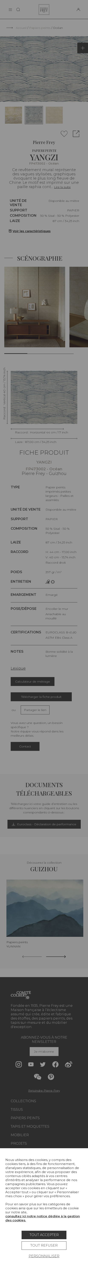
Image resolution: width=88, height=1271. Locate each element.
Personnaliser (44, 1256)
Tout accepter (44, 1235)
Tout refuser (44, 1245)
